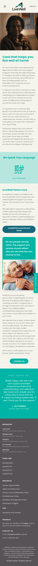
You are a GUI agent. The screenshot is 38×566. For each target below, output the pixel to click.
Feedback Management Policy (14, 500)
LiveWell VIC (7, 466)
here (26, 523)
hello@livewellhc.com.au (17, 534)
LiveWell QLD (7, 474)
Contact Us (36, 283)
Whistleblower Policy (10, 496)
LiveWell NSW (7, 463)
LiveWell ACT (7, 470)
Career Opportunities (11, 485)
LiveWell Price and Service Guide (19, 229)
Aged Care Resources (11, 489)
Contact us (19, 361)
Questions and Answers (11, 512)
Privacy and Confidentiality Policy (15, 492)
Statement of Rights (10, 503)
